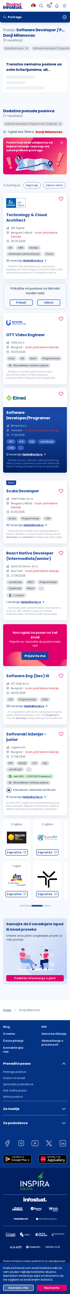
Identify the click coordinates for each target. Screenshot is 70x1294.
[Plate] (49, 6)
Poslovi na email (14, 1078)
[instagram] (21, 1144)
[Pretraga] (41, 6)
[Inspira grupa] (48, 880)
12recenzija (24, 454)
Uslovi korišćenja (53, 1034)
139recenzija (25, 706)
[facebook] (7, 1144)
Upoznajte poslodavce (18, 1084)
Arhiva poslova (13, 1097)
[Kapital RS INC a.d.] (17, 839)
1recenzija (23, 602)
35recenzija (24, 261)
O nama (9, 1034)
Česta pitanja (13, 1041)
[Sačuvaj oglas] (61, 199)
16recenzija (24, 797)
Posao (7, 1010)
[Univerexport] (48, 839)
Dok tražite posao (15, 1090)
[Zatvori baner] (62, 142)
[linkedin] (63, 1144)
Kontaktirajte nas (13, 1050)
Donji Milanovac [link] (29, 1010)
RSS (44, 1027)
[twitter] (49, 1144)
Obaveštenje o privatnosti (52, 1043)
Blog (6, 1027)
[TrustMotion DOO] (17, 880)
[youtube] (35, 1144)
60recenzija (25, 525)
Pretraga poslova (14, 1072)
